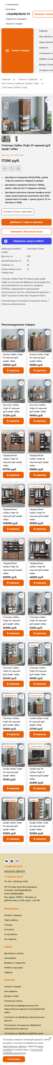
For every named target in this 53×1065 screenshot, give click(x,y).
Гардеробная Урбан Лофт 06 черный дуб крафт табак (39, 568)
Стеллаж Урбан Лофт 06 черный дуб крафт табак (11, 721)
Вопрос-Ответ (11, 996)
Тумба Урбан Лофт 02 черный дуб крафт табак (12, 772)
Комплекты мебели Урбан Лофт (20, 83)
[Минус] (4, 168)
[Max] (12, 861)
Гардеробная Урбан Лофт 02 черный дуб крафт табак (39, 460)
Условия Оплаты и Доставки (18, 211)
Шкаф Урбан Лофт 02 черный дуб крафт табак (38, 826)
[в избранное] (47, 100)
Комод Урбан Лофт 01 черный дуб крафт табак (13, 357)
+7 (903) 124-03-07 (13, 877)
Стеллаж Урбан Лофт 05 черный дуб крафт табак (38, 671)
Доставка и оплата (13, 953)
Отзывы (8, 925)
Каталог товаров (28, 79)
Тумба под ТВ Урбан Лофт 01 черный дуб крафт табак (39, 774)
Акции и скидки (12, 986)
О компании (10, 934)
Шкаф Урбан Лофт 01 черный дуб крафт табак (12, 826)
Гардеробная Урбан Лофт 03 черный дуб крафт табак (12, 514)
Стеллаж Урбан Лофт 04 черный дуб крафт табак (11, 671)
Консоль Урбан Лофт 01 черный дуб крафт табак (11, 408)
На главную (10, 939)
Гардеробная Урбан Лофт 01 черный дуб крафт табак (12, 460)
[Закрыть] (50, 1038)
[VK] (6, 861)
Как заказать (10, 991)
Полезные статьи (13, 1001)
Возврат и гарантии (14, 963)
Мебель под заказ (13, 967)
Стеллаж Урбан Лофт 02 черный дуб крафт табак (11, 620)
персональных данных (14, 1046)
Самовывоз (10, 958)
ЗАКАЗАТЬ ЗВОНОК (14, 871)
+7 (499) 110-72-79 (13, 866)
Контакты (9, 929)
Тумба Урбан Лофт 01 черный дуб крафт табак (39, 721)
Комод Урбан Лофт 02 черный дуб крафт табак (39, 357)
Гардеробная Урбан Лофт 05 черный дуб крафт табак (12, 568)
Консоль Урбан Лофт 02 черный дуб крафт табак (38, 408)
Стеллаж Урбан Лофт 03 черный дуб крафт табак (38, 620)
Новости (43, 47)
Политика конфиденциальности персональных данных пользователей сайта (24, 1009)
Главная (43, 31)
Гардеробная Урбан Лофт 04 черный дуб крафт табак (39, 514)
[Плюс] (18, 168)
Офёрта (8, 972)
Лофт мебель (11, 920)
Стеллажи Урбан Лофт (14, 87)
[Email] (17, 861)
